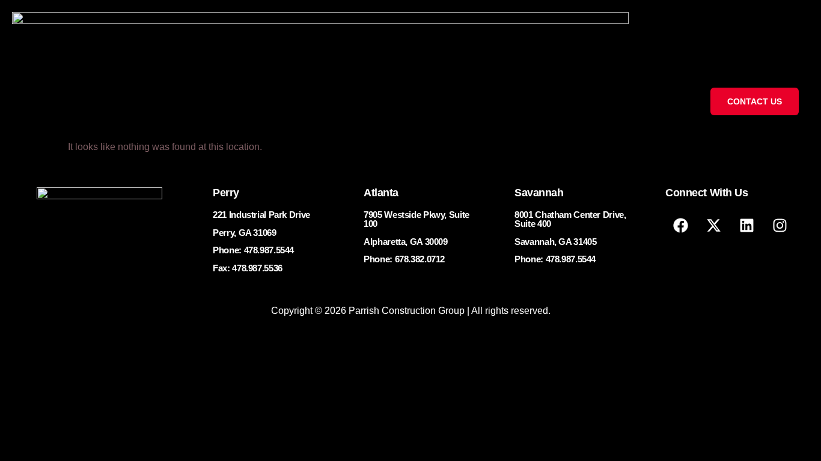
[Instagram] (780, 225)
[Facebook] (680, 225)
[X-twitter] (713, 225)
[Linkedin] (746, 225)
